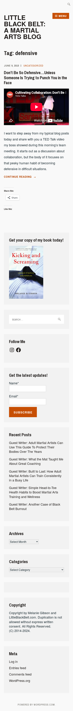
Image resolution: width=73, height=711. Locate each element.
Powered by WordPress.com (36, 704)
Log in (13, 661)
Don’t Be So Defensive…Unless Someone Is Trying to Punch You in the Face (35, 78)
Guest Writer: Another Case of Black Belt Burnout (34, 506)
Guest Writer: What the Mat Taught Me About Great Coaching (36, 461)
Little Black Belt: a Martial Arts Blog (25, 27)
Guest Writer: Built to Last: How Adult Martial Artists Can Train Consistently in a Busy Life (35, 475)
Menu (63, 16)
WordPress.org (19, 680)
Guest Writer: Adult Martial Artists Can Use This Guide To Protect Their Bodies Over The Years (36, 447)
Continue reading (27, 177)
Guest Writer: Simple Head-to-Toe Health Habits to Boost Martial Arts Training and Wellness (33, 492)
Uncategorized (33, 65)
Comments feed (20, 674)
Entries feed (17, 667)
